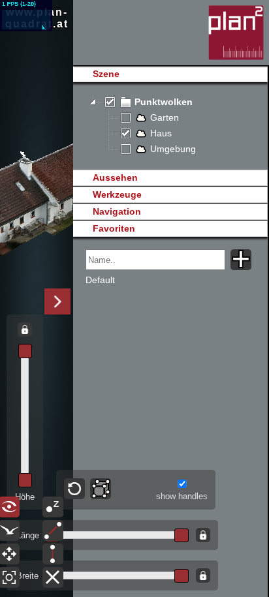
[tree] (170, 126)
